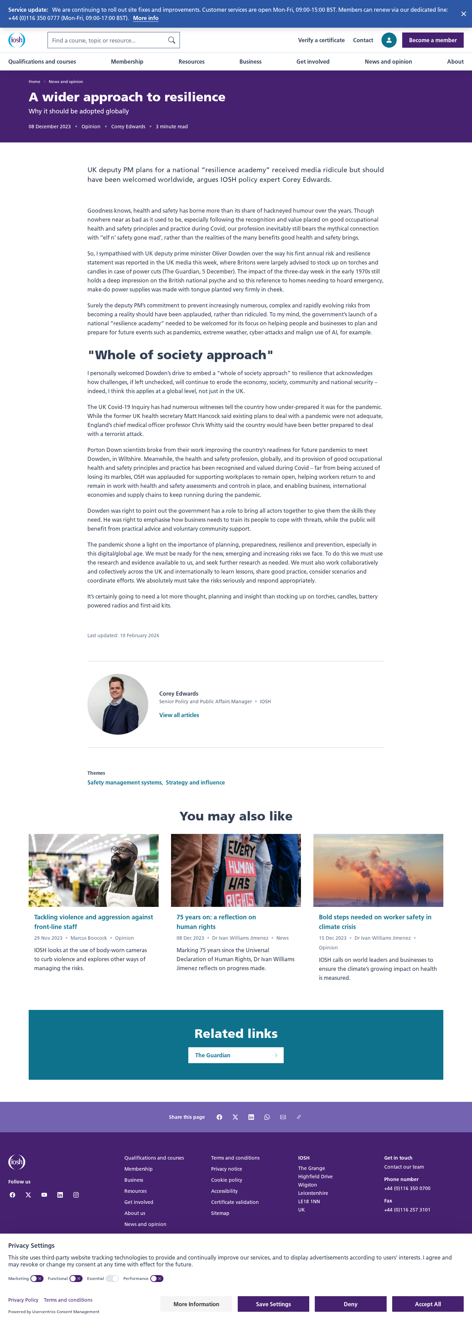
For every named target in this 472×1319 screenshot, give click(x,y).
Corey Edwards (128, 126)
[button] (42, 61)
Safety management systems (124, 782)
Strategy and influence (195, 782)
